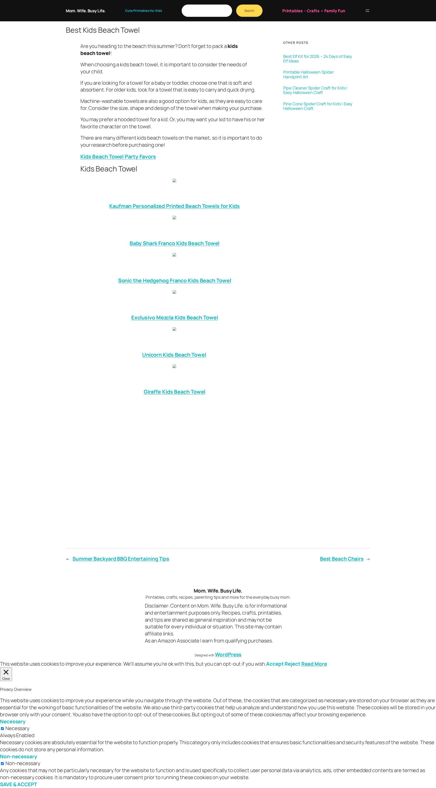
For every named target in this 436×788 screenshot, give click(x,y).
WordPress (228, 654)
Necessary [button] (12, 721)
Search (249, 10)
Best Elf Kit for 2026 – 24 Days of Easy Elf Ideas (317, 58)
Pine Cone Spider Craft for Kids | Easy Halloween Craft (317, 106)
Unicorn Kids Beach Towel (174, 354)
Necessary (17, 728)
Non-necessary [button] (18, 756)
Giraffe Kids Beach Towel (175, 391)
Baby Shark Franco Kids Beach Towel (175, 243)
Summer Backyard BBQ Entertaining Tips (120, 558)
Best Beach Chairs (342, 558)
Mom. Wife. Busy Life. (86, 10)
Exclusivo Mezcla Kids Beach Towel (174, 317)
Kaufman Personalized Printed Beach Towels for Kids (174, 206)
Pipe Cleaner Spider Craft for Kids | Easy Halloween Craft (315, 90)
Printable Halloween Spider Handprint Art (308, 74)
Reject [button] (292, 663)
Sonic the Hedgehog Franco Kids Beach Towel (174, 280)
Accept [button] (275, 663)
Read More (314, 663)
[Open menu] (367, 10)
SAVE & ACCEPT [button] (18, 784)
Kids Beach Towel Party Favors (118, 156)
